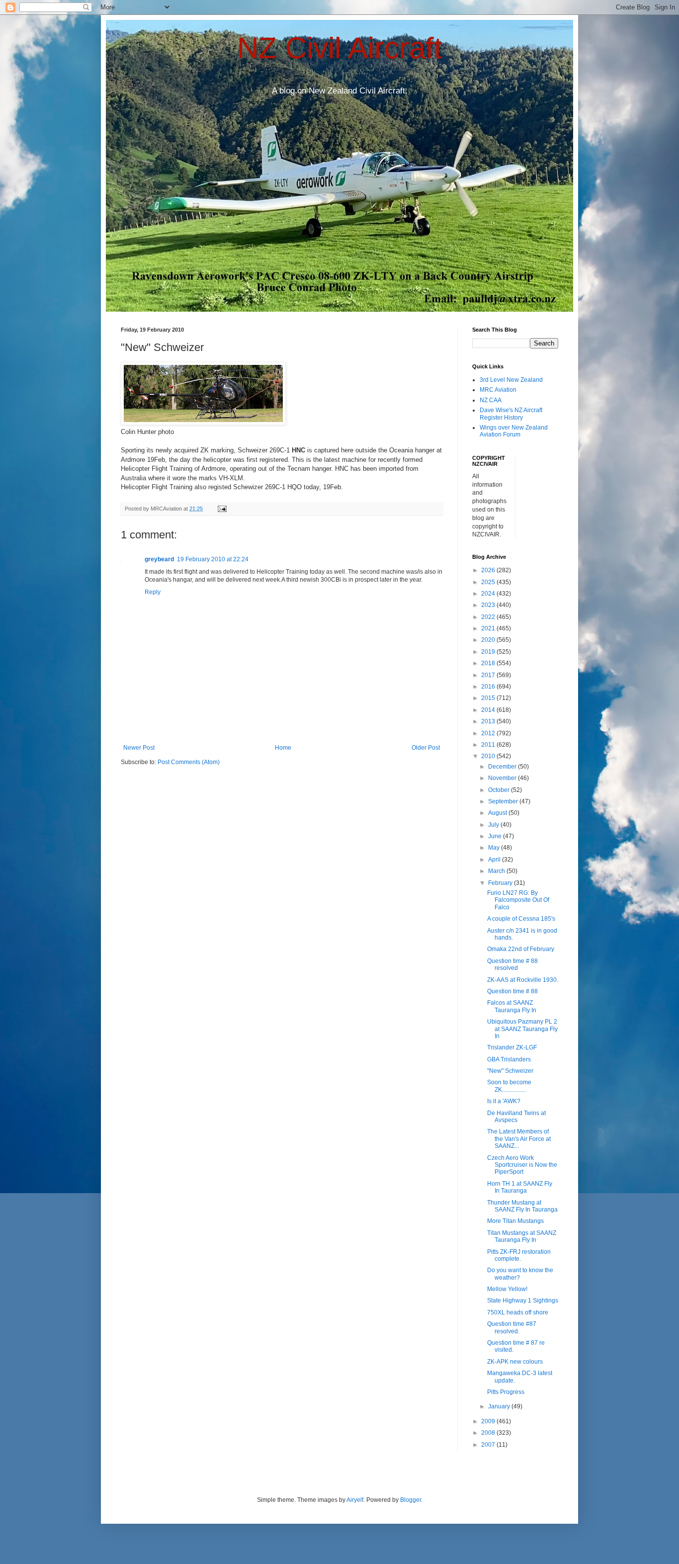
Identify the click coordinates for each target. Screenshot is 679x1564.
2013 (489, 721)
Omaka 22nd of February (520, 949)
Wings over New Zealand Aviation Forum (514, 431)
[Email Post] (221, 509)
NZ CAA (491, 400)
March (497, 871)
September (503, 801)
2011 (489, 744)
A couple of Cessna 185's (521, 918)
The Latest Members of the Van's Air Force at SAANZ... (519, 1138)
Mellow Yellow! (507, 1289)
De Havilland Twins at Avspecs (516, 1117)
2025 (489, 582)
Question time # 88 (512, 991)
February (501, 882)
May (494, 847)
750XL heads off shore (517, 1312)
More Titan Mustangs (515, 1220)
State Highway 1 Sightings (522, 1300)
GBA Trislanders (509, 1059)
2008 (489, 1432)
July (494, 824)
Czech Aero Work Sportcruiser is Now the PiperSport (522, 1165)
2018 (489, 663)
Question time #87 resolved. (511, 1327)
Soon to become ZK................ (509, 1086)
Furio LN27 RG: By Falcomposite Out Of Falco (518, 900)
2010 (489, 756)
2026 (489, 570)
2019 (489, 651)
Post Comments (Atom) (189, 762)
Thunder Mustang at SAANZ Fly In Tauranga (522, 1206)
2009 (489, 1421)
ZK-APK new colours (515, 1361)
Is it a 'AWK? (503, 1101)
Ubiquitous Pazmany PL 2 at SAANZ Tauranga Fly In (522, 1029)
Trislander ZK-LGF (512, 1047)
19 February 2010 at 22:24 (213, 559)
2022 (489, 616)
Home (283, 747)
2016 (489, 686)
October (499, 789)
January (499, 1406)
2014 (489, 709)
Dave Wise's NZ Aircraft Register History (511, 414)
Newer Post (139, 747)
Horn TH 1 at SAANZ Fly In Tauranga (519, 1187)
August (498, 812)
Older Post (426, 747)
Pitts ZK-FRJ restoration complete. (519, 1255)
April (495, 859)
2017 (489, 675)
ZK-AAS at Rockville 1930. (522, 979)
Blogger (410, 1499)
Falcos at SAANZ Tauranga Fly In (511, 1006)
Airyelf (354, 1499)
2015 (489, 698)
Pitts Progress (505, 1392)
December (503, 766)
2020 (489, 639)
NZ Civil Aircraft (339, 48)
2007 (489, 1444)
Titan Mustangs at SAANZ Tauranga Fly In (521, 1236)
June (495, 836)
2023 (489, 605)
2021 (489, 628)
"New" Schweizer (510, 1070)
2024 (489, 593)
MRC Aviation (498, 389)
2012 (489, 733)
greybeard (159, 559)
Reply (153, 592)
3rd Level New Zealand (511, 379)
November (503, 778)
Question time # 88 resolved (512, 964)
